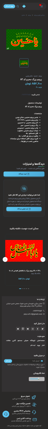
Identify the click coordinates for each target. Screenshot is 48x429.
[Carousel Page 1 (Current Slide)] (20, 288)
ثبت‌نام (8, 361)
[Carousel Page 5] (28, 288)
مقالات (8, 341)
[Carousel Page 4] (26, 288)
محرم (23, 15)
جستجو (20, 341)
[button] (37, 379)
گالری (14, 341)
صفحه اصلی (41, 341)
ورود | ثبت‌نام (9, 6)
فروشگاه (32, 341)
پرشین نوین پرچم (39, 15)
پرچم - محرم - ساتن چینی (34, 76)
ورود (38, 345)
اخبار (43, 345)
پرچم (29, 15)
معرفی (26, 341)
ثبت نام (32, 345)
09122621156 (26, 94)
